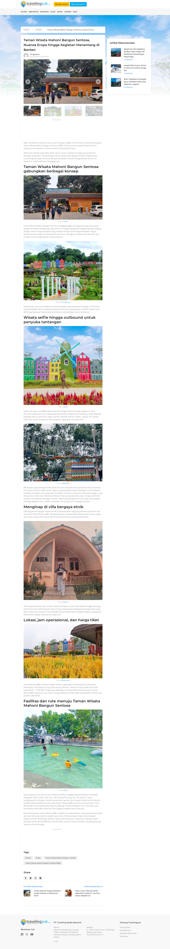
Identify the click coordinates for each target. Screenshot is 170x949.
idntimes (65, 602)
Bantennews (66, 680)
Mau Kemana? (77, 4)
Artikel (60, 12)
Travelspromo (65, 302)
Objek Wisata (34, 12)
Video (75, 12)
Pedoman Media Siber (128, 933)
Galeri (52, 12)
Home (26, 29)
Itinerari (67, 12)
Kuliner (24, 12)
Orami (66, 407)
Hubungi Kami (125, 930)
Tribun (66, 221)
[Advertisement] (66, 131)
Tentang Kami (125, 927)
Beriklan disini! (61, 4)
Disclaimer (124, 936)
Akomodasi (44, 12)
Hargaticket (66, 483)
